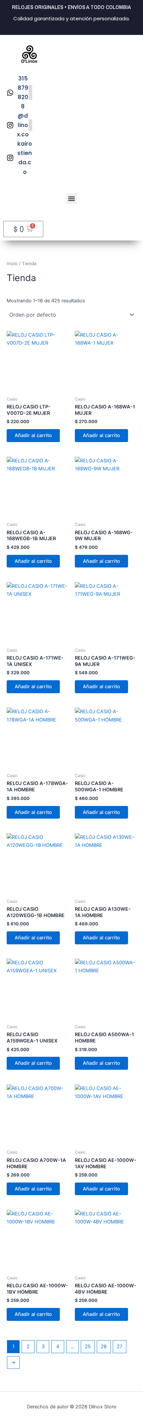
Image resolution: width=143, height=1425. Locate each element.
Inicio (12, 263)
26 (104, 1346)
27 (119, 1346)
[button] (71, 198)
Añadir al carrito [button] (33, 435)
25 (88, 1346)
